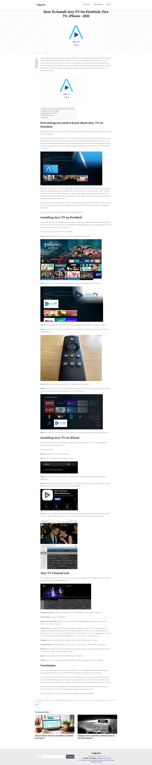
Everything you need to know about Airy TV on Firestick (57, 109)
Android (37, 700)
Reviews (103, 700)
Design (58, 700)
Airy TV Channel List (47, 115)
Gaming (79, 700)
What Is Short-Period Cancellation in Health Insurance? (54, 728)
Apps (47, 700)
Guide (85, 700)
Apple (43, 700)
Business (53, 700)
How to (89, 700)
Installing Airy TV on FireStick (50, 111)
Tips (40, 702)
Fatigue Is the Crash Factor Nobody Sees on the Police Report (97, 728)
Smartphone (111, 700)
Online (98, 700)
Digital (64, 700)
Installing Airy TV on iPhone (49, 113)
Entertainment (71, 700)
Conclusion (44, 117)
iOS (94, 700)
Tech (36, 702)
